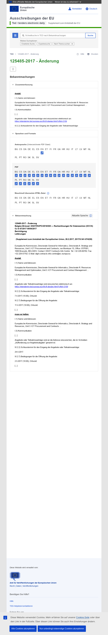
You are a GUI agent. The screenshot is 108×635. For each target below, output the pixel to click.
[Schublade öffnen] (13, 69)
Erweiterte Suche (28, 44)
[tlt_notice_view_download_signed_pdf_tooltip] (42, 152)
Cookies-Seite (82, 617)
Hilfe (11, 601)
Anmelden (77, 9)
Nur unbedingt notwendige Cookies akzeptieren (62, 628)
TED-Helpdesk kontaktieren (21, 606)
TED (12, 54)
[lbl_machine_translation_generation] (48, 193)
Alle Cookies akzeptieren (23, 628)
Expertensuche (44, 44)
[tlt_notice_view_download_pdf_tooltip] (16, 175)
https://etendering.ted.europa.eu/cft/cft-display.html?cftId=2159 (41, 121)
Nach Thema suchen (62, 44)
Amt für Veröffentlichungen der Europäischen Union (33, 583)
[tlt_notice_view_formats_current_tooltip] (90, 215)
